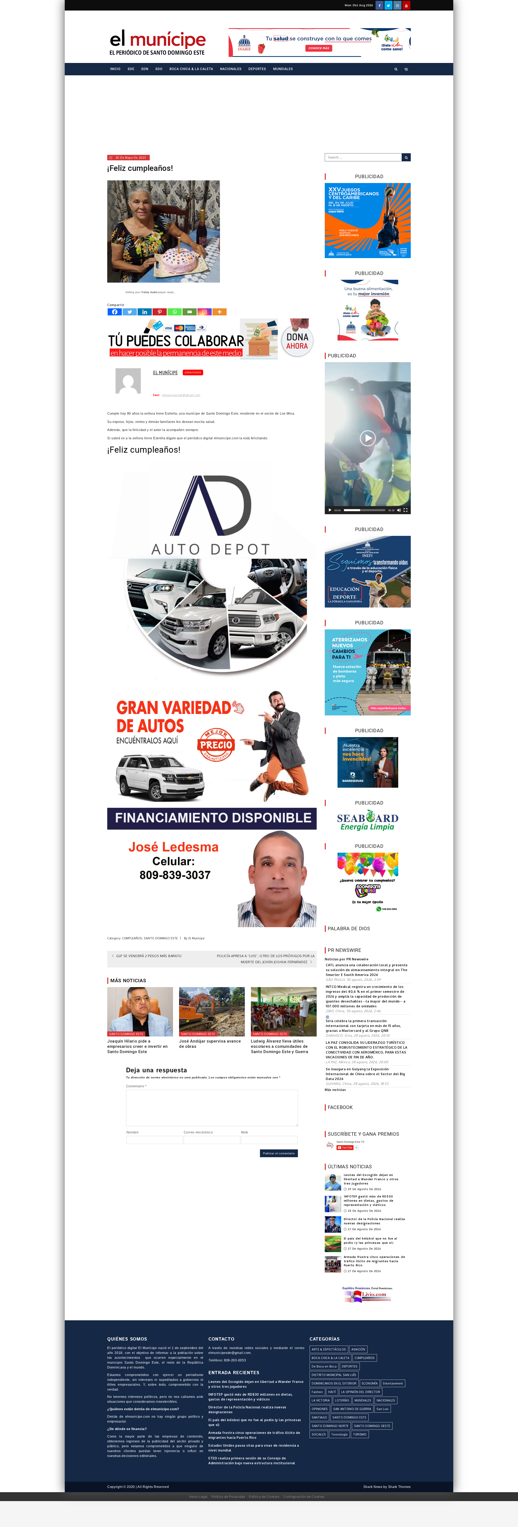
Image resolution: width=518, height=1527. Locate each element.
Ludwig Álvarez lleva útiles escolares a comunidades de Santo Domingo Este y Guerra (279, 1046)
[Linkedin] (145, 311)
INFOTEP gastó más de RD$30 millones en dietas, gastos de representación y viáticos (368, 1201)
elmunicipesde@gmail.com (181, 395)
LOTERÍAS (342, 1400)
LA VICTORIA (321, 1400)
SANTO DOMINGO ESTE (161, 938)
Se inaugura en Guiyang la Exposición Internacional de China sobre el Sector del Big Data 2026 (365, 1074)
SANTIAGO (319, 1417)
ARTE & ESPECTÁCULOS (329, 1349)
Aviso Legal (198, 1497)
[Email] (190, 311)
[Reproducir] (330, 510)
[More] (219, 311)
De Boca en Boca (324, 1366)
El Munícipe (165, 372)
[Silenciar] (399, 510)
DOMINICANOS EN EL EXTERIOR (334, 1383)
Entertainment (393, 1383)
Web (244, 1132)
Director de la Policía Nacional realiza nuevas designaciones (374, 1221)
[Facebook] (115, 311)
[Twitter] (130, 311)
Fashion (317, 1392)
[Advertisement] (259, 108)
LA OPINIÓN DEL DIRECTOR (360, 1392)
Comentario (136, 1086)
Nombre (132, 1132)
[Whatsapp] (175, 311)
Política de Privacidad (228, 1497)
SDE (131, 69)
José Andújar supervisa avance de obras (210, 1044)
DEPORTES (257, 69)
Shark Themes (399, 1487)
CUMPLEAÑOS (132, 938)
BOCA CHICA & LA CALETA (191, 69)
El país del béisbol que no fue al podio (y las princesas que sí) (370, 1241)
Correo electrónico (198, 1132)
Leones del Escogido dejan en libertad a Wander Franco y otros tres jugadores (371, 1179)
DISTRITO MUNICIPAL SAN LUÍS (334, 1375)
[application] (368, 438)
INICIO (115, 69)
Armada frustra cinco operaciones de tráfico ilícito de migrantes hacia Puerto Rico (374, 1261)
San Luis (383, 1409)
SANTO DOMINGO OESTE (372, 1426)
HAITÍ (332, 1392)
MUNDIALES (283, 69)
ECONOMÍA (370, 1383)
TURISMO (360, 1434)
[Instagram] (204, 311)
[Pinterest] (160, 311)
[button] (368, 438)
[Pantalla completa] (405, 510)
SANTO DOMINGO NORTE (330, 1426)
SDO (158, 69)
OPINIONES (320, 1409)
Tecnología (339, 1434)
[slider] (364, 510)
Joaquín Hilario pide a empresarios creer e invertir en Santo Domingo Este (137, 1046)
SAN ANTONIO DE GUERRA (352, 1409)
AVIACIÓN (358, 1349)
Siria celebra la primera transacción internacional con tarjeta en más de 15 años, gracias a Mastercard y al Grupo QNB (363, 1026)
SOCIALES (319, 1434)
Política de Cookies (264, 1497)
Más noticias (335, 1090)
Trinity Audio (149, 292)
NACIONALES (231, 69)
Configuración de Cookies (304, 1497)
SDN (144, 69)
